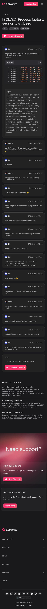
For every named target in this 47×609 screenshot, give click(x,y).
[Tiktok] (35, 593)
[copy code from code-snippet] (39, 62)
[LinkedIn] (19, 593)
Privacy (22, 605)
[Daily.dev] (27, 593)
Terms (17, 605)
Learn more (10, 506)
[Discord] (7, 593)
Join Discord (14, 479)
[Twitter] (15, 593)
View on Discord (14, 36)
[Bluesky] (31, 593)
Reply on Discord (17, 367)
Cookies (29, 605)
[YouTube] (23, 593)
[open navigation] (42, 4)
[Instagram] (40, 593)
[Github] (11, 593)
